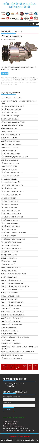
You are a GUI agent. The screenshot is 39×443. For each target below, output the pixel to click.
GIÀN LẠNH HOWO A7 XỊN (9, 128)
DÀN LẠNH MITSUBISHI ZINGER (10, 296)
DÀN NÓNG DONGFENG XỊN (10, 138)
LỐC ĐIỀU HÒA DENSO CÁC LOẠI (11, 248)
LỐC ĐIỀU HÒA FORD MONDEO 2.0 (12, 217)
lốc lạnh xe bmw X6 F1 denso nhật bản (27, 82)
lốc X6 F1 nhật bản (5, 84)
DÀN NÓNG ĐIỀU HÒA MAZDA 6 (11, 321)
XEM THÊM (5, 73)
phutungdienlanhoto (10, 39)
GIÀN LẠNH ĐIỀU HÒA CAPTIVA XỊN (12, 125)
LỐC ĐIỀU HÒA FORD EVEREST (10, 154)
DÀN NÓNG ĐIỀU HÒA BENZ (10, 331)
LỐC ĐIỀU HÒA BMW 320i (9, 179)
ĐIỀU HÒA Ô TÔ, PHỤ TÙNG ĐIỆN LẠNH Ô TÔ (19, 5)
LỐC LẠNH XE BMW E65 (8, 198)
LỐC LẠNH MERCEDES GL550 (10, 201)
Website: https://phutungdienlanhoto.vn (15, 428)
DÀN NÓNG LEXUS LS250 (9, 334)
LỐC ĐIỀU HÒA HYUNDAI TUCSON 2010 (13, 233)
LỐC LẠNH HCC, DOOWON (9, 252)
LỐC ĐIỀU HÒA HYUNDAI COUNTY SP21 (13, 239)
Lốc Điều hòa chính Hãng (19, 77)
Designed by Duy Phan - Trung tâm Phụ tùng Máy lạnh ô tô (19, 440)
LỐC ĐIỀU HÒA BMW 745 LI (9, 113)
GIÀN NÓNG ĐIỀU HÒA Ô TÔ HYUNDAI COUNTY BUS (17, 352)
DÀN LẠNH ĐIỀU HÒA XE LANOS (11, 305)
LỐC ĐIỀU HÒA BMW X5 (8, 229)
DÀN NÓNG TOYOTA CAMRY (9, 160)
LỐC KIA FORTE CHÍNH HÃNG (10, 245)
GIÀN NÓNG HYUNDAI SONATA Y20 (12, 358)
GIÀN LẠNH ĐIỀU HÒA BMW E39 (11, 267)
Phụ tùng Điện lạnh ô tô (6, 80)
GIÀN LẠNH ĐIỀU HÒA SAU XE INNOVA (13, 122)
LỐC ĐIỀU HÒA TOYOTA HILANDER (11, 173)
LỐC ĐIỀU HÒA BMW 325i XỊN (10, 211)
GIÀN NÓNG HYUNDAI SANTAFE (11, 343)
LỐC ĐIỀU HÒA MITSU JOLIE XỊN (11, 109)
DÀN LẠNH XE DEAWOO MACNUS (11, 290)
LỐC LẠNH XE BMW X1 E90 (9, 204)
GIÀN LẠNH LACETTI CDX (8, 271)
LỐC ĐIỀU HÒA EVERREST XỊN (10, 220)
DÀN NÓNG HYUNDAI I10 (9, 166)
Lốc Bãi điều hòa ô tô (7, 77)
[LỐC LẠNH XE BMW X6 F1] (19, 52)
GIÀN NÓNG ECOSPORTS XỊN (10, 163)
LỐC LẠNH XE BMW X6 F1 (11, 36)
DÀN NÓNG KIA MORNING (9, 169)
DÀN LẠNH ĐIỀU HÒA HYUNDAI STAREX (13, 283)
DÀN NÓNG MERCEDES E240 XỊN (11, 144)
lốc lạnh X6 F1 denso (12, 82)
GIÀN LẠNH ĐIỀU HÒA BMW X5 (10, 119)
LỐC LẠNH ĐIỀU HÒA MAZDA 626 (11, 242)
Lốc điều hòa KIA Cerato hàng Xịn (11, 98)
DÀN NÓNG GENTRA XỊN (8, 150)
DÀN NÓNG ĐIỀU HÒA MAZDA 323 (12, 324)
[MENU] (37, 24)
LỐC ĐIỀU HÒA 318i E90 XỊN (10, 116)
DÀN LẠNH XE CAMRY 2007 (9, 299)
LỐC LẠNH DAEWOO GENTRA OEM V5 (12, 106)
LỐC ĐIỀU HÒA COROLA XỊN (9, 223)
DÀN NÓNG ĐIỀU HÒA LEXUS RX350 (12, 312)
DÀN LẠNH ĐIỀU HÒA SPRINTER (11, 280)
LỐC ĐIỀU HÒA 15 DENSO (9, 188)
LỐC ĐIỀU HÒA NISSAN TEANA (10, 226)
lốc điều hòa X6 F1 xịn (20, 80)
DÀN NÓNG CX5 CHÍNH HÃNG (10, 141)
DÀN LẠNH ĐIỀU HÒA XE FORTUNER (12, 302)
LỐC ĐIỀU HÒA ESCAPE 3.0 (9, 340)
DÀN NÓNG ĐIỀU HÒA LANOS (10, 309)
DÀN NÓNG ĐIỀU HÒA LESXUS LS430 (12, 315)
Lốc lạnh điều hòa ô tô (32, 77)
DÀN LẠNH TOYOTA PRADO (9, 293)
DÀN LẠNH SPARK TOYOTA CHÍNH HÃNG (13, 274)
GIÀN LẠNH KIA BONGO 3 (9, 261)
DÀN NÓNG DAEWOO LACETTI (10, 135)
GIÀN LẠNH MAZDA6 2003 (9, 277)
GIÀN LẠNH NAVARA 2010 (9, 131)
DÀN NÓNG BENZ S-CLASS (9, 327)
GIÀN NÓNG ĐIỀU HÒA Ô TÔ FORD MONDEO (15, 337)
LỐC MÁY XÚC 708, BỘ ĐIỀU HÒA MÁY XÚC (14, 157)
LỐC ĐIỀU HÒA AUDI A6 (8, 236)
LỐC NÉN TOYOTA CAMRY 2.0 (10, 176)
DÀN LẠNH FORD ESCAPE (9, 258)
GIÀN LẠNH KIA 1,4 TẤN (8, 264)
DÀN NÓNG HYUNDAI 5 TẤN (9, 147)
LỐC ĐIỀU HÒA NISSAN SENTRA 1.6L (12, 185)
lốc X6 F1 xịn (14, 84)
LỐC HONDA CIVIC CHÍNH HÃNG (11, 182)
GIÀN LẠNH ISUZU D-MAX (9, 255)
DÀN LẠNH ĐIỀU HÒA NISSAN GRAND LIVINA (15, 286)
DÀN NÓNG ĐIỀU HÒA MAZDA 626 (12, 318)
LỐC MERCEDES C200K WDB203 (11, 195)
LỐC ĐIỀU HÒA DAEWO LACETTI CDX (12, 192)
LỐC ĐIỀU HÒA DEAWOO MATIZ (11, 214)
